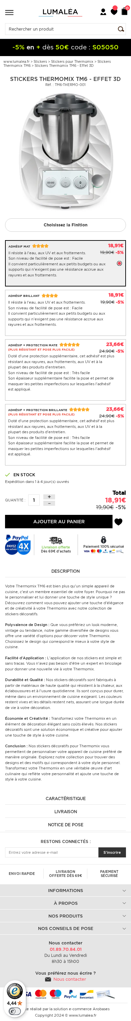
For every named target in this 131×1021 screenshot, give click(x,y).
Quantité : (15, 500)
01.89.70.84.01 (66, 949)
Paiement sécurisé (109, 874)
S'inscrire (112, 852)
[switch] (15, 1011)
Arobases (101, 1009)
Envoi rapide (22, 874)
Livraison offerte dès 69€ (65, 874)
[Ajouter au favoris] (118, 521)
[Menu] (9, 12)
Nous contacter (69, 979)
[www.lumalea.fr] (60, 12)
